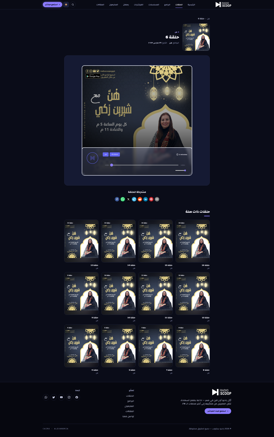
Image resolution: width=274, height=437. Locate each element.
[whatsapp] (122, 199)
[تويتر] (54, 397)
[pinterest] (151, 199)
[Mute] (173, 170)
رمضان (126, 5)
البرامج (167, 5)
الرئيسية (191, 5)
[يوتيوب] (61, 397)
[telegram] (134, 199)
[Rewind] (138, 170)
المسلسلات (153, 5)
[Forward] (151, 170)
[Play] (145, 170)
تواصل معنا (128, 416)
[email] (157, 199)
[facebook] (117, 199)
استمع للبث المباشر (216, 411)
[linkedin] (145, 199)
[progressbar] (145, 165)
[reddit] (140, 199)
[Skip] (157, 170)
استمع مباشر (51, 4)
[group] (145, 168)
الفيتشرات (138, 5)
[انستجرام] (69, 397)
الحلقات (179, 5)
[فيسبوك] (77, 397)
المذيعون (113, 5)
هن (208, 19)
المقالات (100, 5)
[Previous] (132, 170)
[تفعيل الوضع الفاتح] (66, 4)
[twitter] (128, 199)
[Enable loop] (107, 170)
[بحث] (73, 4)
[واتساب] (46, 397)
